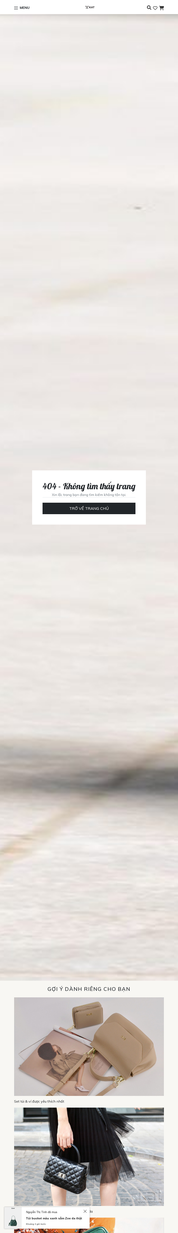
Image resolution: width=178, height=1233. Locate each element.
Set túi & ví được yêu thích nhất (39, 1101)
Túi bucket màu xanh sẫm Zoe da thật (54, 1218)
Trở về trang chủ (89, 508)
